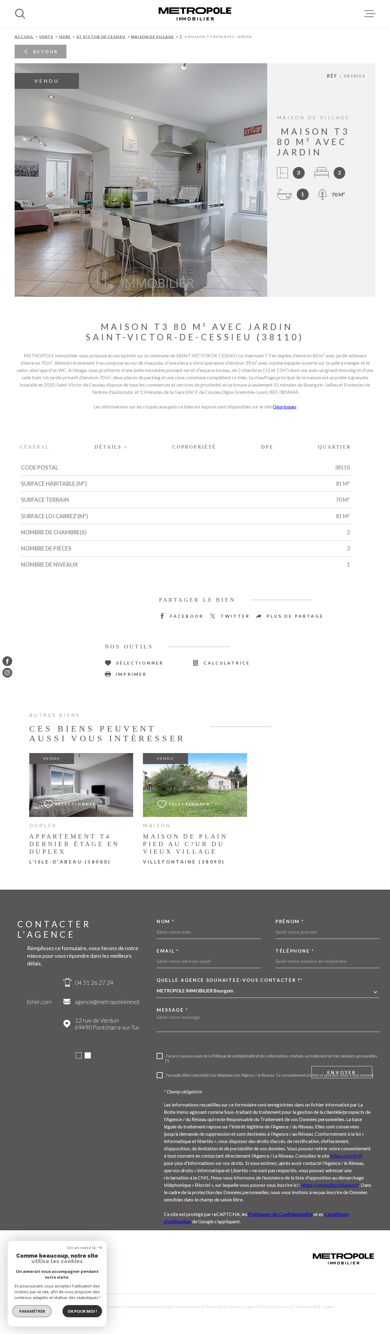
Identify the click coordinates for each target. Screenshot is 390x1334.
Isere (65, 36)
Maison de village (152, 36)
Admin (265, 1306)
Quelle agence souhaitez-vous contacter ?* (230, 980)
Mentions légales (241, 1306)
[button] (110, 286)
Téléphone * (294, 951)
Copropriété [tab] (194, 447)
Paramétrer (32, 1311)
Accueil (24, 36)
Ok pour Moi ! (82, 1311)
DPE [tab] (267, 447)
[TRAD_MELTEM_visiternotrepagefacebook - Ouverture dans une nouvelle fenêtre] (7, 661)
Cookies (328, 1307)
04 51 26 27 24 (58, 982)
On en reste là (81, 1247)
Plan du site (214, 1306)
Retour (45, 51)
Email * (168, 951)
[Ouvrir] (20, 13)
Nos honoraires (189, 1306)
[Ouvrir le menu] (369, 13)
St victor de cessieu (101, 36)
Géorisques (284, 406)
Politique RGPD (306, 1306)
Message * (172, 1010)
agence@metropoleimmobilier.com (82, 1001)
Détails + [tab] (111, 447)
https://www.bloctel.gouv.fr (330, 1185)
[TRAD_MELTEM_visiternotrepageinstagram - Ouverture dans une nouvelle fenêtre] (7, 673)
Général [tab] (35, 447)
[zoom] (141, 180)
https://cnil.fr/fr (346, 1156)
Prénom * (289, 921)
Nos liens (282, 1306)
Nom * (166, 921)
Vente (46, 36)
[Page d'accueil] (195, 13)
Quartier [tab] (334, 447)
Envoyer (341, 1072)
